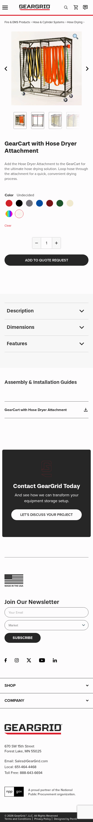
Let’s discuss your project (46, 514)
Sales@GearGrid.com (31, 760)
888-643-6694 (31, 772)
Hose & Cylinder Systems (48, 22)
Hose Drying (74, 22)
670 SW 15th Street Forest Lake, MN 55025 (23, 749)
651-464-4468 (25, 766)
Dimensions (20, 327)
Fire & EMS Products (17, 22)
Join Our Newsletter (32, 602)
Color (19, 195)
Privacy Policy (42, 819)
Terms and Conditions (18, 819)
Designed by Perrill (65, 819)
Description (20, 311)
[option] (46, 68)
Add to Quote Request (46, 260)
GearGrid (34, 7)
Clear (8, 225)
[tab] (46, 311)
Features (17, 344)
